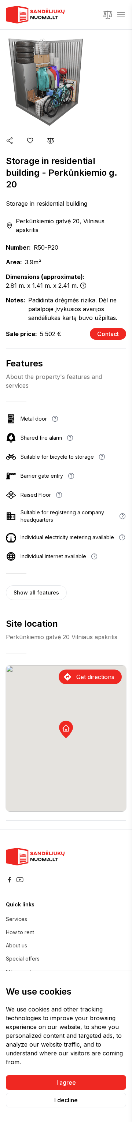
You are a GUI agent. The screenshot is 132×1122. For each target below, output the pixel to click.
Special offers (23, 958)
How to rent (20, 932)
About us (16, 945)
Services (16, 919)
